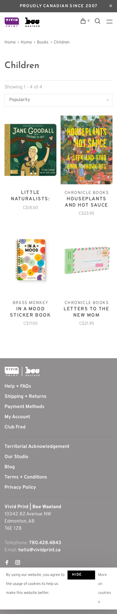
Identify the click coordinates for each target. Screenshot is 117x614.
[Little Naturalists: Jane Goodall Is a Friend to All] (30, 151)
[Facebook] (6, 563)
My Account (17, 417)
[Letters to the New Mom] (86, 261)
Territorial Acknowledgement (36, 447)
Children (62, 42)
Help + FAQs (17, 386)
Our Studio (16, 457)
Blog (9, 467)
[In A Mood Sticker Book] (30, 261)
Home (10, 42)
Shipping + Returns (25, 397)
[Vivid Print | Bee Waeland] (22, 371)
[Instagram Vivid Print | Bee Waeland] (17, 563)
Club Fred (15, 427)
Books (43, 42)
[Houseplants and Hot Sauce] (86, 151)
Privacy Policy (20, 487)
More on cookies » (104, 588)
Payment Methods (24, 407)
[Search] (98, 22)
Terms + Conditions (25, 477)
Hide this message (81, 576)
